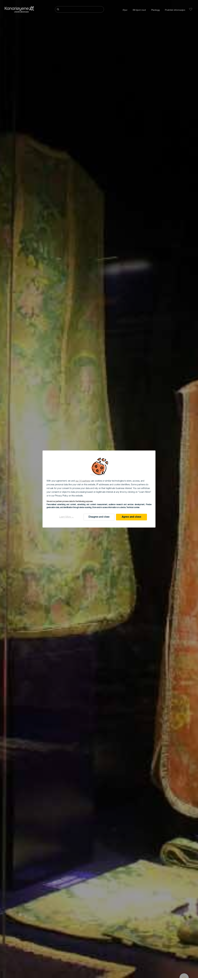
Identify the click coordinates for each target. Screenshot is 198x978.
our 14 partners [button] (82, 481)
